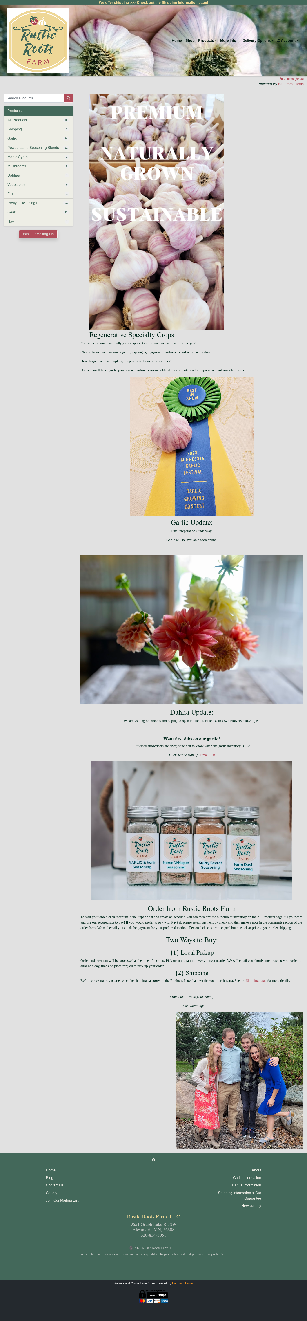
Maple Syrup (17, 157)
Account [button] (288, 41)
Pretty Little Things (22, 203)
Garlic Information (247, 1178)
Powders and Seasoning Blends (33, 148)
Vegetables (16, 184)
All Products (17, 120)
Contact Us (55, 1185)
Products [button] (206, 41)
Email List (207, 755)
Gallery (51, 1193)
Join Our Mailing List (38, 234)
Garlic (12, 138)
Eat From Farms (291, 84)
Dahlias (13, 175)
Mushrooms (16, 166)
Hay (10, 221)
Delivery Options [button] (256, 41)
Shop (190, 41)
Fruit (11, 194)
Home (177, 41)
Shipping (14, 129)
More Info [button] (228, 41)
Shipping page (256, 980)
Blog (49, 1178)
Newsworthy (251, 1206)
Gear (11, 212)
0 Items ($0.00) (293, 79)
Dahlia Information (246, 1185)
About (256, 1170)
